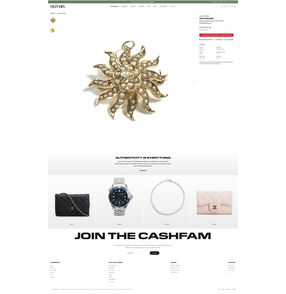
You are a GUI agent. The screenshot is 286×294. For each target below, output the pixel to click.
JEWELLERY (141, 6)
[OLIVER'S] (57, 6)
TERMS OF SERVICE (175, 265)
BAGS (148, 6)
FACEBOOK (231, 265)
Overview (201, 44)
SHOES (155, 6)
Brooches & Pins (61, 13)
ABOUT (225, 1)
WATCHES (132, 6)
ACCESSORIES (163, 6)
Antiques (206, 18)
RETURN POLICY (174, 272)
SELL (212, 1)
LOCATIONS (220, 1)
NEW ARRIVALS (115, 6)
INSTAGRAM (231, 267)
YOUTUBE (231, 270)
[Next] (162, 2)
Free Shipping (229, 39)
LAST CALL (173, 6)
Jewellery (52, 13)
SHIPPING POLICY (174, 270)
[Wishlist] (222, 6)
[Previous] (124, 2)
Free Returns (219, 39)
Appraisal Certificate (207, 39)
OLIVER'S (55, 289)
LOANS (215, 1)
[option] (126, 83)
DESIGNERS (124, 6)
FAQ (51, 274)
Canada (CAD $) (231, 1)
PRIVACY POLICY (174, 267)
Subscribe (154, 253)
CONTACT (52, 277)
